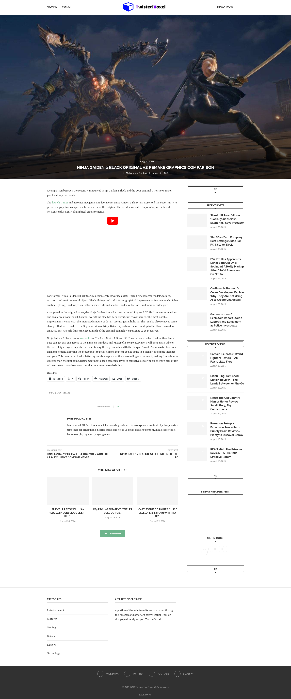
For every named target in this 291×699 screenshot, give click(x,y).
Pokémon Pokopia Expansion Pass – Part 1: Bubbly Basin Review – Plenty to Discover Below (226, 429)
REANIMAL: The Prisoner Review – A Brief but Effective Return (226, 453)
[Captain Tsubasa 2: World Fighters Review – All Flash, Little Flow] (197, 359)
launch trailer (60, 202)
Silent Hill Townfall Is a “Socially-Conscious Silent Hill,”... (68, 513)
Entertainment (55, 610)
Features (52, 618)
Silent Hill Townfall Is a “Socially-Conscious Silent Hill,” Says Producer (227, 219)
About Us (52, 7)
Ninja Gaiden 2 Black (59, 393)
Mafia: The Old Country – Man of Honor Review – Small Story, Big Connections (226, 403)
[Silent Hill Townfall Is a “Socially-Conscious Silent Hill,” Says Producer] (68, 491)
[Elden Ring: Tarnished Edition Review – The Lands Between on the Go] (197, 381)
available (85, 338)
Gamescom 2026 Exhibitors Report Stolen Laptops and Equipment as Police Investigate (226, 320)
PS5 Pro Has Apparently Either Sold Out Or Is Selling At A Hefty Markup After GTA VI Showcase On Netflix (227, 267)
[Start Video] (112, 254)
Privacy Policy (225, 7)
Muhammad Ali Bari (136, 172)
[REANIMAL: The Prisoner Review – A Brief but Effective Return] (197, 454)
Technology (53, 653)
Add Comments (112, 533)
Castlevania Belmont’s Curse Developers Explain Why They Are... (157, 513)
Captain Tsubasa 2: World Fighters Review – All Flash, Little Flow (226, 357)
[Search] (242, 7)
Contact (66, 7)
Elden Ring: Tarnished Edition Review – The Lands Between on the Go (227, 379)
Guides (51, 636)
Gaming (51, 627)
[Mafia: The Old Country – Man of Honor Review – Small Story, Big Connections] (197, 403)
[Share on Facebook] (122, 406)
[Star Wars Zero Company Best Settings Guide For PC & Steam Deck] (197, 242)
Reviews (52, 644)
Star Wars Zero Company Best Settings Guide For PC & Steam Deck (226, 241)
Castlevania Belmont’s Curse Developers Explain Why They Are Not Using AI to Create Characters (227, 294)
